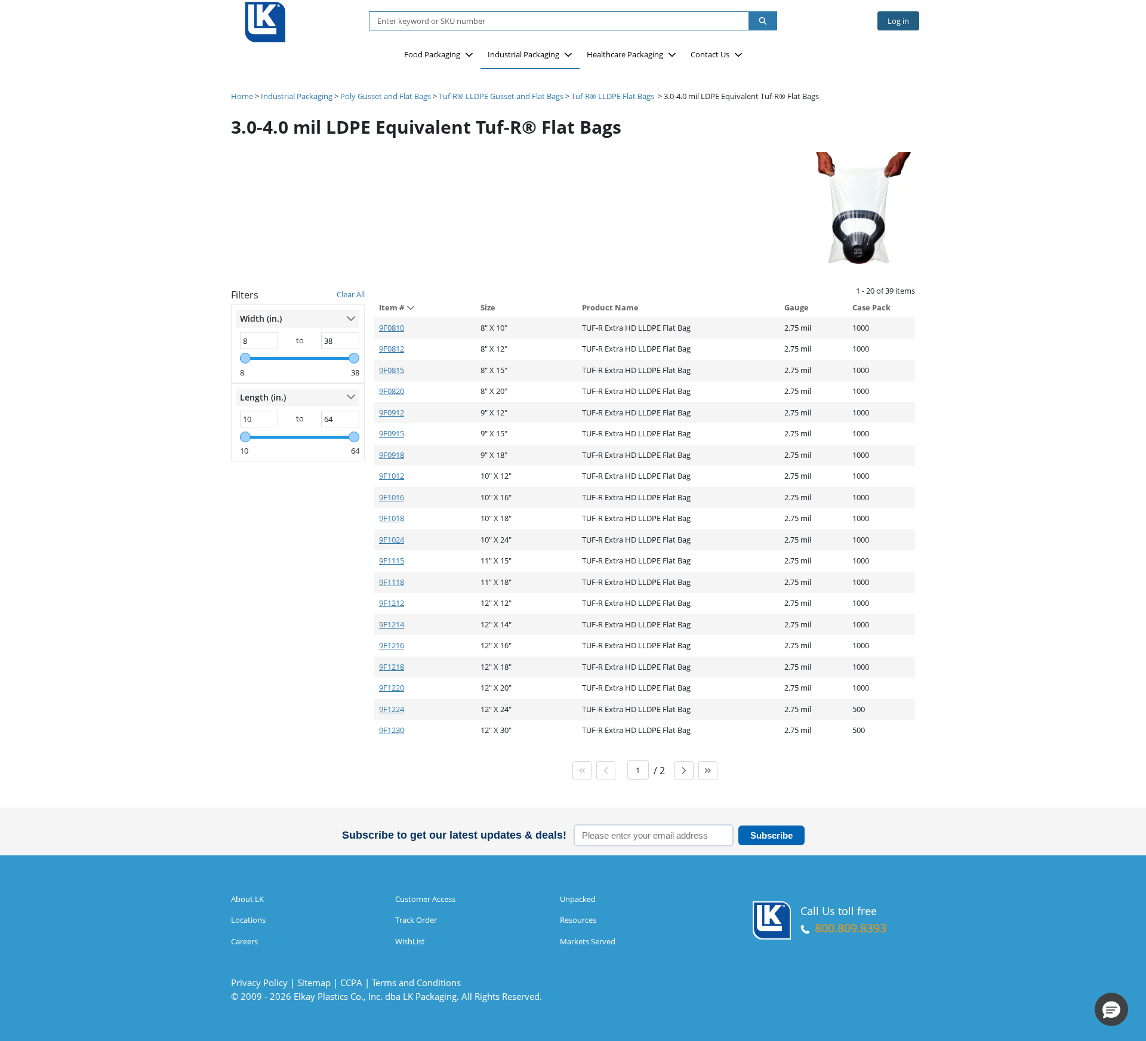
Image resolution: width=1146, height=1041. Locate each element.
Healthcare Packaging (625, 54)
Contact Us (710, 54)
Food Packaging (432, 54)
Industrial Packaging (523, 54)
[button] (1111, 1009)
